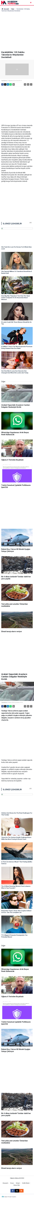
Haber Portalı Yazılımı (10, 1196)
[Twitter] (5, 84)
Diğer (12, 9)
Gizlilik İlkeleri (26, 1183)
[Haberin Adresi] (10, 2)
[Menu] (31, 2)
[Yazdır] (13, 84)
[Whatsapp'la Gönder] (10, 84)
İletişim (18, 1183)
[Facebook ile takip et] (12, 1190)
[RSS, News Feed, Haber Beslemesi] (21, 1190)
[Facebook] (2, 84)
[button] (25, 84)
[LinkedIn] (8, 84)
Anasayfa (6, 9)
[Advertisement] (17, 31)
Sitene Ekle (17, 1185)
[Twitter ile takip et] (17, 1190)
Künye (12, 1183)
